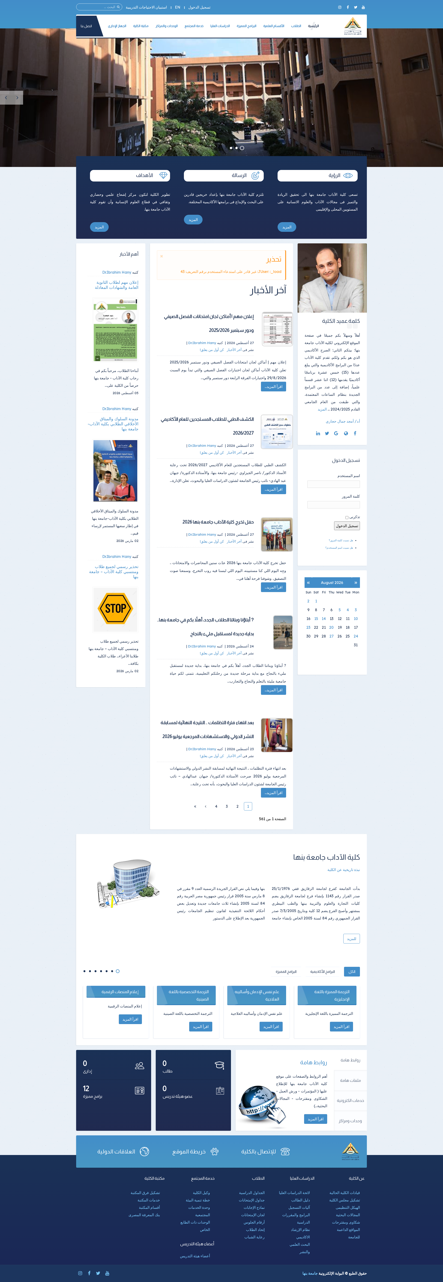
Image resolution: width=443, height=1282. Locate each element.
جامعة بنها (310, 1273)
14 (324, 618)
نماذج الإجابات (254, 1207)
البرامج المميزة (286, 972)
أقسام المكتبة (149, 1207)
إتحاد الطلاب (255, 1229)
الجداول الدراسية (252, 1192)
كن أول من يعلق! (212, 350)
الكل (352, 972)
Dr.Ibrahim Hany (116, 272)
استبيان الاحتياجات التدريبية (146, 7)
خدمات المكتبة (149, 1200)
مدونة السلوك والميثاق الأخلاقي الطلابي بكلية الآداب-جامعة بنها (113, 424)
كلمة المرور (351, 496)
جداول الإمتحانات (252, 1200)
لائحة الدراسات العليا (294, 1192)
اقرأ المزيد (315, 1119)
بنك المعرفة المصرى (144, 1214)
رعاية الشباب (254, 1237)
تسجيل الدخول (199, 7)
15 (316, 618)
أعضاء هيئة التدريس (195, 1256)
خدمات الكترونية (350, 1100)
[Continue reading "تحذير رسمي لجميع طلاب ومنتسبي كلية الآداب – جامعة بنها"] (115, 610)
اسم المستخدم (349, 475)
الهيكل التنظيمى (348, 1207)
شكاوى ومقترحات (346, 1222)
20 (331, 627)
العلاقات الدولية (116, 1151)
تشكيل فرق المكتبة (145, 1192)
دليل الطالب (300, 1200)
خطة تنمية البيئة (198, 1200)
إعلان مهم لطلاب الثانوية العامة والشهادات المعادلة (116, 285)
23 (308, 627)
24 (356, 636)
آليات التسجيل (299, 1207)
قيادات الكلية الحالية (344, 1192)
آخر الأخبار (234, 350)
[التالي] (205, 806)
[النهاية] (195, 806)
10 (356, 618)
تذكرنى (354, 516)
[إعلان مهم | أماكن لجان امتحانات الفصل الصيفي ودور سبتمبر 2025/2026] (277, 329)
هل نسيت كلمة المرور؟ (341, 540)
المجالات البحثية (348, 1214)
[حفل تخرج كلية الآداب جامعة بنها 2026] (277, 534)
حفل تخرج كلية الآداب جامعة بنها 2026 (218, 521)
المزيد (286, 227)
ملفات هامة (350, 1080)
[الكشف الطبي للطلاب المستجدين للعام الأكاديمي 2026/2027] (277, 431)
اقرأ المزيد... (273, 386)
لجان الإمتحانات (253, 1214)
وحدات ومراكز (350, 1121)
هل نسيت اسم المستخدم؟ (339, 547)
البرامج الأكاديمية (322, 972)
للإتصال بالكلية (258, 1151)
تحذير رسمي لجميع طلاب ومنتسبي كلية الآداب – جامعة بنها (113, 571)
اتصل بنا (86, 26)
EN (177, 7)
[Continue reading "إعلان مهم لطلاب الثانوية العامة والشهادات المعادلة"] (115, 330)
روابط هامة (350, 1060)
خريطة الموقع (189, 1151)
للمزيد (351, 938)
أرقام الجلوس (254, 1222)
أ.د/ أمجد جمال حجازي (343, 421)
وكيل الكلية (201, 1192)
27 (331, 636)
